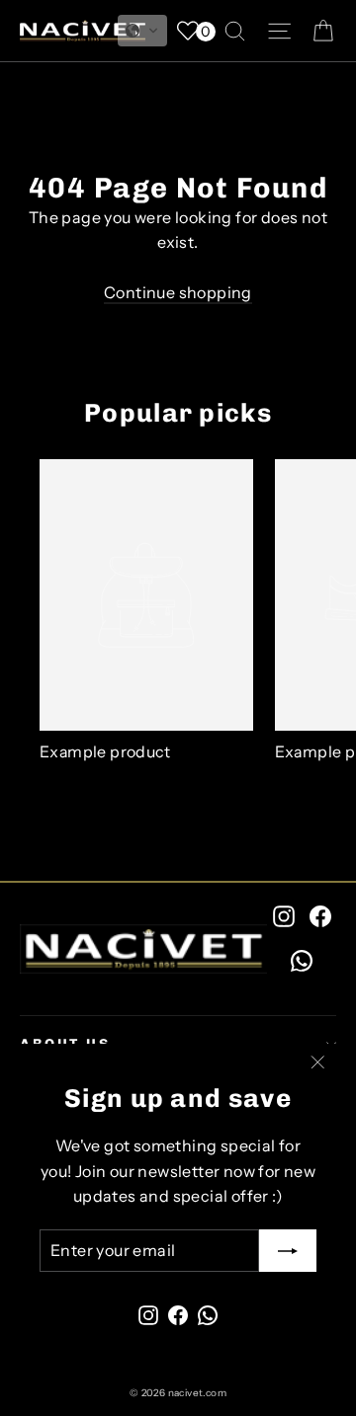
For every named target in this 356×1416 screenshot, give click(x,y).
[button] (142, 30)
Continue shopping (178, 292)
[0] (188, 30)
